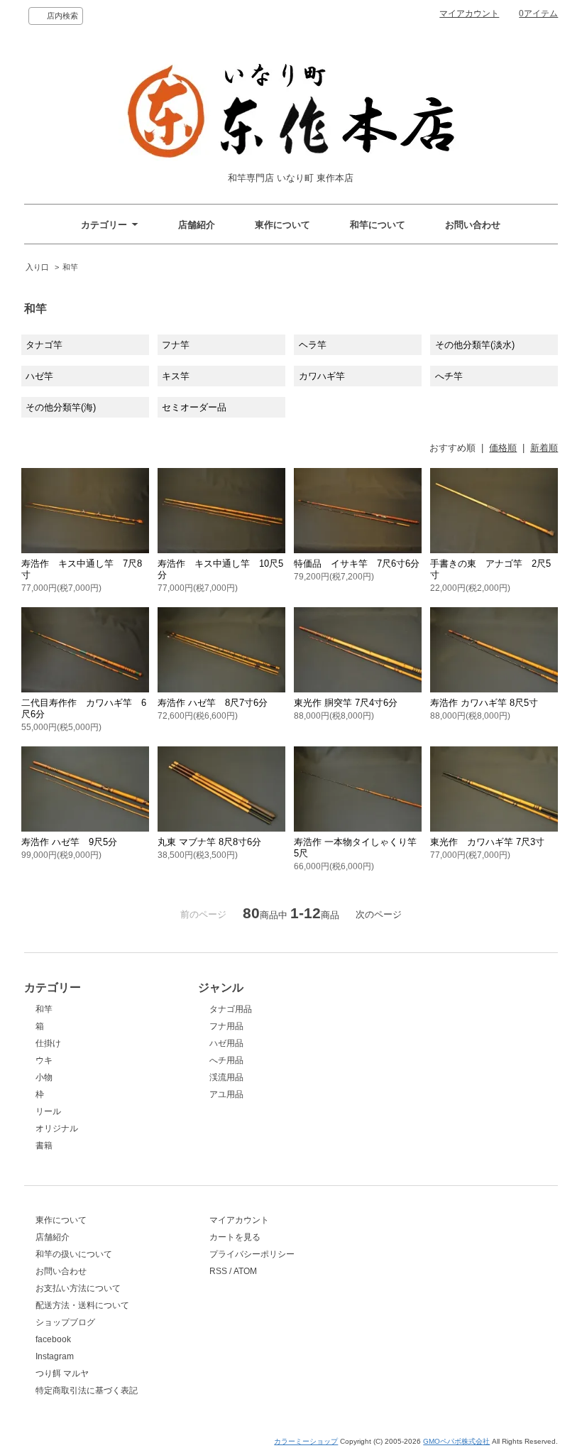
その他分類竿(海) (61, 407)
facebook (53, 1339)
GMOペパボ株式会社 (456, 1441)
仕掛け (48, 1043)
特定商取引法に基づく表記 (86, 1390)
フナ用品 (226, 1026)
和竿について (377, 224)
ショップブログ (65, 1322)
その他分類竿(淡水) (475, 344)
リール (48, 1111)
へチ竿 (449, 376)
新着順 (544, 447)
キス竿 (176, 376)
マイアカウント (469, 13)
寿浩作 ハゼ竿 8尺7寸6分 (213, 702)
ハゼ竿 (39, 376)
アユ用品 (226, 1094)
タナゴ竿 (44, 344)
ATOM (245, 1271)
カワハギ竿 (322, 376)
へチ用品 (226, 1060)
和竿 (70, 267)
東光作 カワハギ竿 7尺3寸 (487, 842)
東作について (282, 224)
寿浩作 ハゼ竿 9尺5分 (69, 842)
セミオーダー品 (194, 407)
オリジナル (56, 1128)
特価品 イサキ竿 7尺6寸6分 (356, 563)
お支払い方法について (78, 1288)
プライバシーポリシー (252, 1254)
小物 (44, 1077)
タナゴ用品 (230, 1009)
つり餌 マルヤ (62, 1373)
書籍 (44, 1145)
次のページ (379, 914)
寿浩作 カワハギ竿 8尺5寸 (484, 702)
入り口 (37, 267)
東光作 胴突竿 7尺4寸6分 (345, 702)
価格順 (503, 447)
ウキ (44, 1060)
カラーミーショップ (306, 1441)
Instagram (54, 1356)
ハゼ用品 (226, 1043)
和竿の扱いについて (73, 1254)
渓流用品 (226, 1077)
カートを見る (234, 1237)
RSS (218, 1271)
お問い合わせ (472, 224)
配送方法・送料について (82, 1305)
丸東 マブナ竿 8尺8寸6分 (209, 842)
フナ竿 (176, 344)
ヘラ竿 (312, 344)
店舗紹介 (196, 224)
